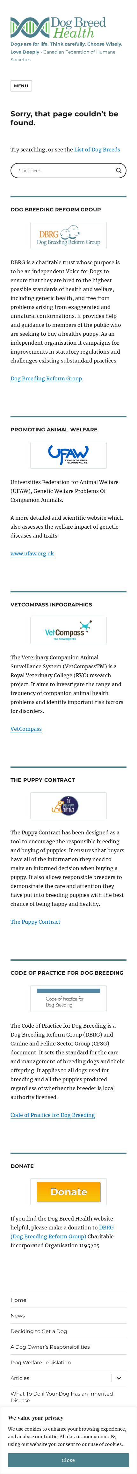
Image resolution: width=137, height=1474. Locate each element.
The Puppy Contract (36, 922)
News (18, 1316)
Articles (20, 1378)
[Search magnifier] (118, 170)
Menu (21, 85)
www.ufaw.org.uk (32, 553)
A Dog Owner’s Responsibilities (50, 1347)
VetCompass (26, 729)
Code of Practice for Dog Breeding (53, 1115)
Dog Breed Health (58, 27)
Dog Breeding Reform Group (46, 378)
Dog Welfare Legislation (41, 1363)
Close (68, 1460)
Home (18, 1300)
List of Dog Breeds (97, 149)
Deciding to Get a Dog (39, 1331)
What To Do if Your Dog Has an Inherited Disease (62, 1397)
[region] (68, 1440)
